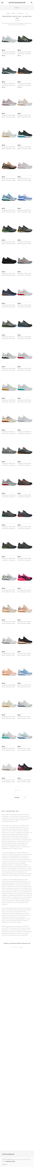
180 (27, 13)
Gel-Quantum (20, 13)
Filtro (17, 7)
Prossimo (17, 797)
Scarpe (8, 13)
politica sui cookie (10, 1161)
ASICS (13, 13)
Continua (4, 1164)
